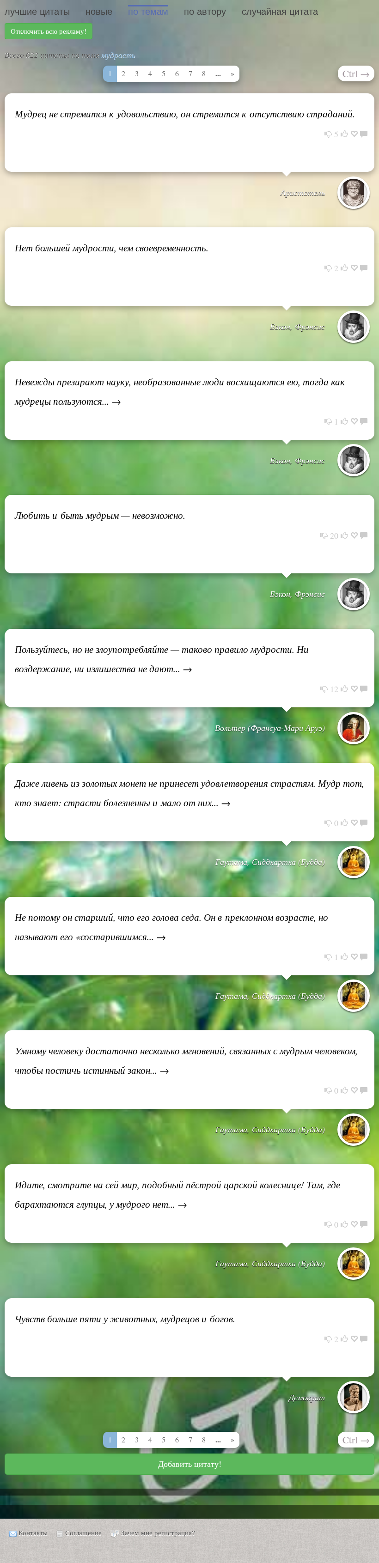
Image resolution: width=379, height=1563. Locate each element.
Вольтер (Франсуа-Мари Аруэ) (270, 727)
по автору (205, 11)
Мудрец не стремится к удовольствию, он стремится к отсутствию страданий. (185, 113)
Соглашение (83, 1532)
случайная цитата (280, 11)
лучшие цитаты (37, 11)
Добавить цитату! (189, 1463)
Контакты (33, 1532)
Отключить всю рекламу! (48, 31)
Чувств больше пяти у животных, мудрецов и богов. (125, 1318)
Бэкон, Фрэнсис (297, 326)
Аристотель (303, 192)
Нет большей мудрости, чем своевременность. (111, 247)
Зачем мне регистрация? (158, 1532)
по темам (148, 11)
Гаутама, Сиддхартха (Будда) (270, 861)
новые (99, 11)
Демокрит (307, 1397)
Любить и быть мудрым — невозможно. (100, 515)
